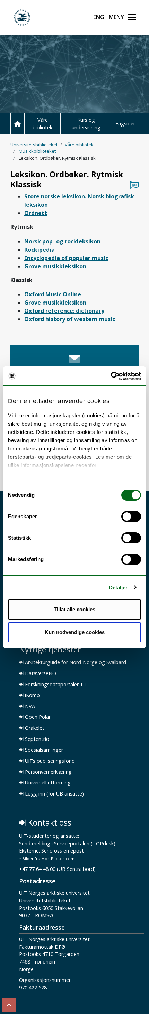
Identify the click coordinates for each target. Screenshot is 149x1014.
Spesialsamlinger (43, 749)
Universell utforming (47, 782)
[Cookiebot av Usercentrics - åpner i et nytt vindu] (110, 376)
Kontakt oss (48, 823)
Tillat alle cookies (74, 609)
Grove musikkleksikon (55, 266)
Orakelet (34, 728)
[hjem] (17, 123)
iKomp (32, 695)
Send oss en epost (62, 851)
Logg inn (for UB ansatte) (54, 793)
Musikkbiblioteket (37, 151)
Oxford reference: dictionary (64, 311)
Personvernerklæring (48, 772)
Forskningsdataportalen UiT (56, 684)
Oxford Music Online (52, 294)
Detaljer (118, 587)
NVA (29, 706)
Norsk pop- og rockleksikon (62, 241)
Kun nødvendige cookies (75, 632)
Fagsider (125, 123)
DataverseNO (40, 673)
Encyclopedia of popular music (66, 258)
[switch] (131, 516)
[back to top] (9, 1005)
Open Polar (37, 717)
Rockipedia (39, 249)
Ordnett (35, 213)
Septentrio (36, 739)
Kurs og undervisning (86, 124)
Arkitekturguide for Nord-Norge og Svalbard (75, 662)
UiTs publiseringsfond (49, 761)
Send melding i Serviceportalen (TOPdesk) (67, 843)
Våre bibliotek (42, 124)
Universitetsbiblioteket (34, 144)
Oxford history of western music (69, 319)
